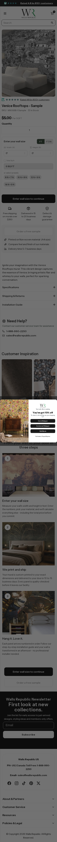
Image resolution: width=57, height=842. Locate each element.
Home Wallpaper (43, 421)
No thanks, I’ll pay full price (43, 436)
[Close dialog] (55, 401)
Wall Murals (43, 431)
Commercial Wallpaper (42, 426)
